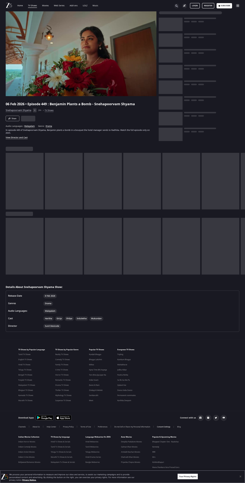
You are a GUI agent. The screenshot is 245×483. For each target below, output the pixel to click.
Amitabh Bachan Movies (130, 452)
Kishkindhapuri (158, 462)
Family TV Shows (61, 364)
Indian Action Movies (26, 452)
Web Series (59, 6)
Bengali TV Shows (25, 375)
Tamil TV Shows (24, 354)
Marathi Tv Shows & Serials (61, 457)
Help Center (51, 427)
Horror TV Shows (62, 375)
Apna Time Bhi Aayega (98, 370)
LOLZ (85, 6)
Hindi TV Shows (24, 364)
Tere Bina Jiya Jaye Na (97, 375)
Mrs (153, 457)
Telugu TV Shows (25, 370)
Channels (22, 427)
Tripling (120, 354)
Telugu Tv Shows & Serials (61, 452)
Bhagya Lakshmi (95, 359)
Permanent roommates (126, 395)
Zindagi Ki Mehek (96, 390)
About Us (36, 427)
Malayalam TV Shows (26, 385)
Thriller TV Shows (62, 390)
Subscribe (225, 5)
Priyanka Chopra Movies (130, 462)
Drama (49, 126)
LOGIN (195, 5)
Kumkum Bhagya (124, 359)
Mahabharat (122, 364)
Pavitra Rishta (122, 375)
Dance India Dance (124, 390)
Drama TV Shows (62, 385)
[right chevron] (242, 181)
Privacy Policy (68, 427)
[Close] (240, 476)
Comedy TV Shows (62, 359)
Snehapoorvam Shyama (18, 110)
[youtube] (224, 418)
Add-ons (74, 6)
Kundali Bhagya (95, 354)
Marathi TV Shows (25, 400)
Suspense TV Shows (63, 400)
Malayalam (29, 126)
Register (208, 5)
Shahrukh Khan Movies (130, 457)
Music (95, 6)
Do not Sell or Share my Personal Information (132, 427)
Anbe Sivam (93, 380)
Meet (91, 400)
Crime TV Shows (61, 370)
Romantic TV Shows (63, 380)
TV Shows (32, 6)
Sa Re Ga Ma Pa (123, 380)
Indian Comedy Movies (27, 447)
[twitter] (216, 418)
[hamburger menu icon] (237, 5)
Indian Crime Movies (26, 457)
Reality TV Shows (62, 354)
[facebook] (201, 418)
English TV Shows (25, 359)
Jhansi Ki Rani (94, 385)
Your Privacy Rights (187, 476)
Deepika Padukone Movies (131, 441)
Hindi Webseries (91, 441)
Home (20, 6)
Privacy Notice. (29, 480)
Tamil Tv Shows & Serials (60, 447)
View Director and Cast (17, 137)
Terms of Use (85, 427)
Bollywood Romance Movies (29, 462)
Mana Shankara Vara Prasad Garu (165, 467)
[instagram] (208, 418)
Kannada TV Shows (25, 395)
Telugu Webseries (92, 452)
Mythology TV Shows (63, 395)
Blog (179, 427)
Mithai (91, 364)
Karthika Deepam (124, 400)
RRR (153, 452)
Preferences (102, 427)
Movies (45, 6)
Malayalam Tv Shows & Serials (63, 462)
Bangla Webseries (92, 462)
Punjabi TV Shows (25, 380)
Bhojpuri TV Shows (25, 390)
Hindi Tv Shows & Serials (60, 441)
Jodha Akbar (122, 370)
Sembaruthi (93, 395)
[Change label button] (184, 6)
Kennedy (155, 447)
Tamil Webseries (92, 447)
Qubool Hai (121, 385)
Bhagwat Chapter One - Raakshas (165, 441)
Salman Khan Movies (129, 447)
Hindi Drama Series (93, 457)
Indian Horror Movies (26, 441)
